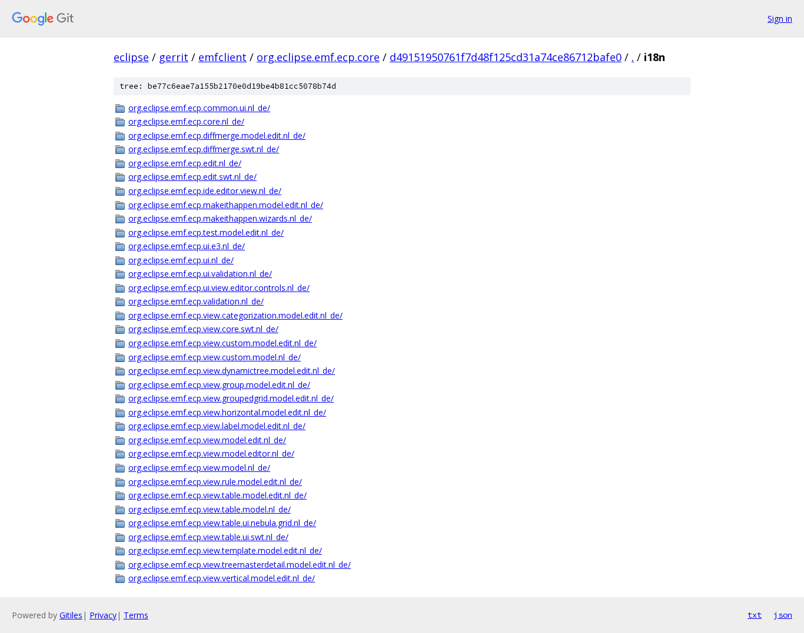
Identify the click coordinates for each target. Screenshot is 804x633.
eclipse (131, 57)
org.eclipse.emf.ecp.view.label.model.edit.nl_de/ (216, 425)
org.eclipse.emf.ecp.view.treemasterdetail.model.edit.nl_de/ (239, 564)
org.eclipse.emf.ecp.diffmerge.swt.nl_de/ (203, 149)
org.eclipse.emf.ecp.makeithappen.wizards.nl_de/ (220, 218)
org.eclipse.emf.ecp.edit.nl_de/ (184, 163)
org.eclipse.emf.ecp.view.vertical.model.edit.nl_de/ (221, 578)
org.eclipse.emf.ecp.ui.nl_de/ (181, 260)
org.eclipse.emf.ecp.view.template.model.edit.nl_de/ (225, 550)
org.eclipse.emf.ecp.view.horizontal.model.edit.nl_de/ (227, 412)
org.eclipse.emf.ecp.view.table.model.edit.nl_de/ (217, 495)
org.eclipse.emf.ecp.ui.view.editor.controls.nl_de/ (219, 287)
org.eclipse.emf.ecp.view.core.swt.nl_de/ (203, 328)
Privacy (103, 615)
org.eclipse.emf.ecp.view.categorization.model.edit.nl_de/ (235, 315)
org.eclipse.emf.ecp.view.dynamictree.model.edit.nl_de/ (231, 370)
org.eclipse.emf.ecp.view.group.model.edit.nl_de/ (219, 384)
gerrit (173, 57)
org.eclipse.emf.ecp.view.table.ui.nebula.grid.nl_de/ (222, 522)
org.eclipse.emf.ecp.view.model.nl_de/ (199, 467)
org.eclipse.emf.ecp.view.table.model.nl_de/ (209, 509)
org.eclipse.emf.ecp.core (318, 57)
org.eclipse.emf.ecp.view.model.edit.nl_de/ (207, 440)
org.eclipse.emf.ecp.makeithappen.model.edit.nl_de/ (225, 204)
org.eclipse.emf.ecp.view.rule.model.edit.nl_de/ (215, 481)
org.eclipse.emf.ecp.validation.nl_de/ (196, 301)
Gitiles (70, 615)
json (782, 614)
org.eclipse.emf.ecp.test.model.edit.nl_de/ (206, 232)
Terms (136, 615)
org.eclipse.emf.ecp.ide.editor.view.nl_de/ (204, 190)
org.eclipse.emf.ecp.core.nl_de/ (186, 121)
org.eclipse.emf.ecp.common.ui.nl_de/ (199, 107)
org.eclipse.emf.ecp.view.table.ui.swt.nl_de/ (208, 536)
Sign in (780, 18)
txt (754, 614)
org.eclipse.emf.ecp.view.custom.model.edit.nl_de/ (222, 343)
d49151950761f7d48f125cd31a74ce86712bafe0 (506, 57)
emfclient (222, 57)
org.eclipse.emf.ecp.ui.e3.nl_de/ (186, 246)
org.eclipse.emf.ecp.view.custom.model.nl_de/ (214, 357)
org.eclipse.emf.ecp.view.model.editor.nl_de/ (211, 453)
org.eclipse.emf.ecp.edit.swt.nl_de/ (192, 176)
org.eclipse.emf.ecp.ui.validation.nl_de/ (200, 273)
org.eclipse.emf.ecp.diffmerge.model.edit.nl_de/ (216, 135)
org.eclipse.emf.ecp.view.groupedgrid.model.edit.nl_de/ (231, 398)
